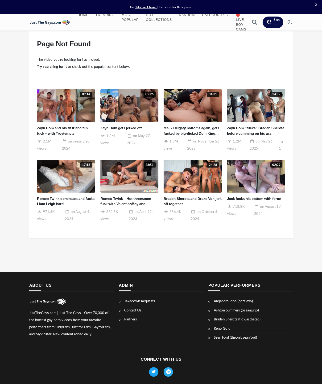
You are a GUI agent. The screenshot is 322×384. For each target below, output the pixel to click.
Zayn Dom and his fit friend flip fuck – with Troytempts (62, 130)
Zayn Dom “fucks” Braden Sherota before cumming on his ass (255, 130)
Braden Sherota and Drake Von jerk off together (193, 201)
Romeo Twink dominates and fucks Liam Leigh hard (66, 201)
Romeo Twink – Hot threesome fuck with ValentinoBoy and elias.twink (125, 202)
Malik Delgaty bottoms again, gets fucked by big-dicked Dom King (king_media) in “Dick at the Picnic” (191, 131)
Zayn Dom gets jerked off (121, 128)
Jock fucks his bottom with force (254, 199)
